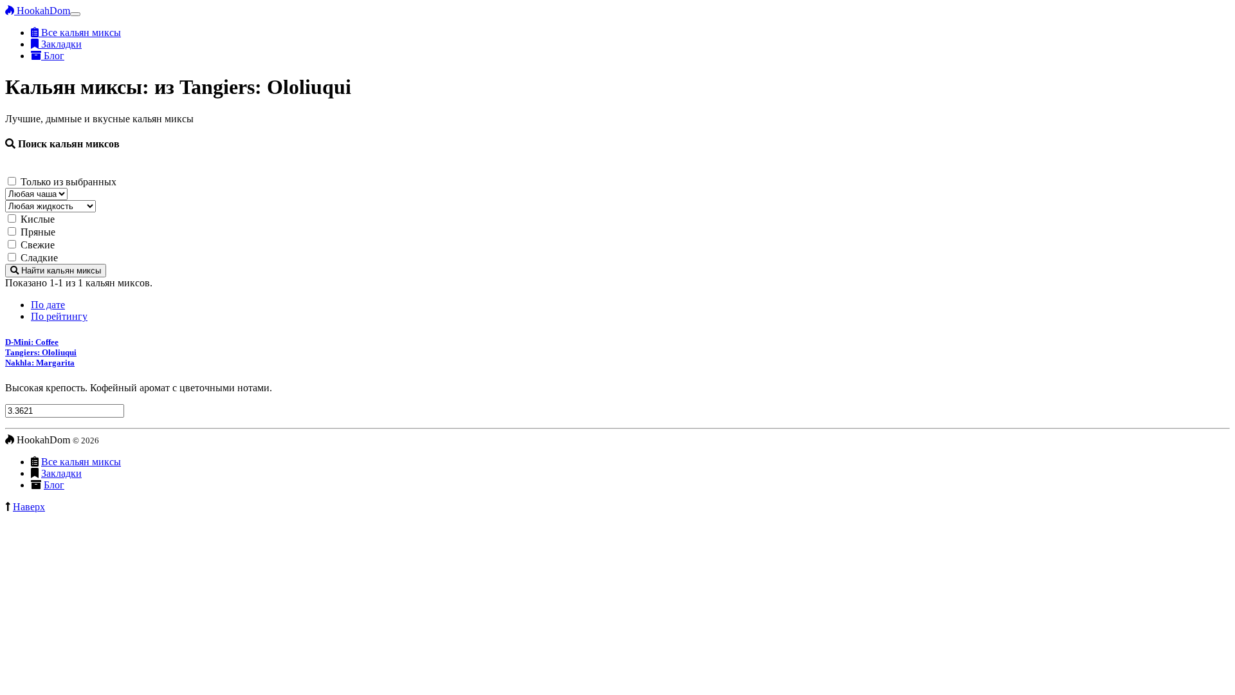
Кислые (38, 219)
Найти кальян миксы (60, 270)
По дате (48, 304)
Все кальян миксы (80, 32)
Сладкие (39, 257)
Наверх (29, 506)
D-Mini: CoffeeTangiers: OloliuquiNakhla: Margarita (41, 352)
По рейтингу (59, 316)
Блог (52, 55)
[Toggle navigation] (75, 14)
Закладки (60, 44)
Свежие (38, 244)
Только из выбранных (68, 181)
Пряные (38, 232)
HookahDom (42, 10)
